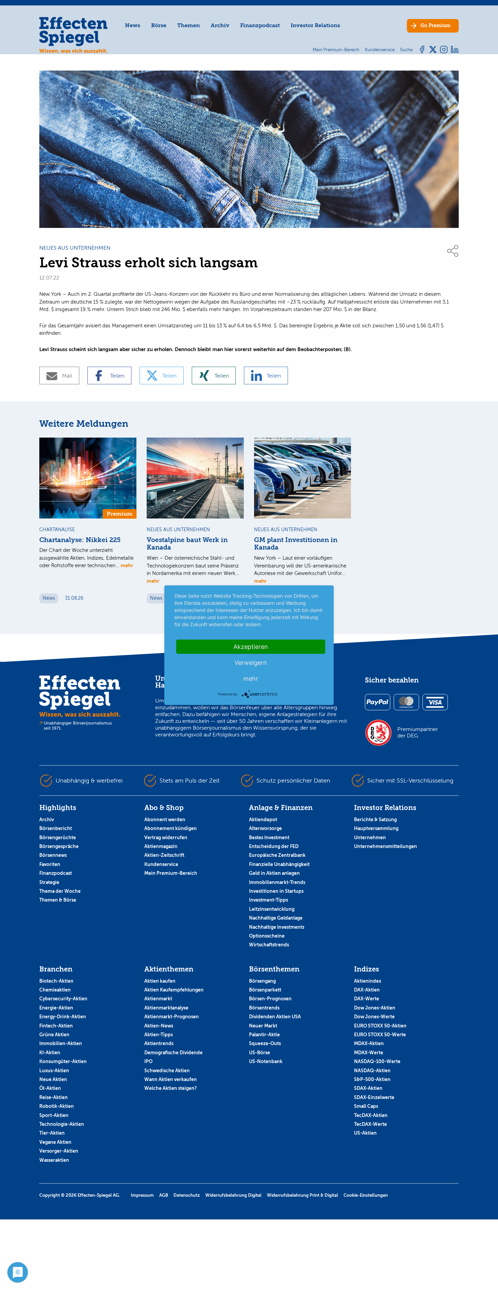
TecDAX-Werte (370, 1124)
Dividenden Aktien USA (275, 1016)
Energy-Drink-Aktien (62, 1016)
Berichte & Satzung (375, 819)
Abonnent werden (164, 819)
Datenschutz (186, 1195)
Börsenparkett (265, 990)
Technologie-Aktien (61, 1124)
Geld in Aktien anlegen (274, 873)
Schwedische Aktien (167, 1070)
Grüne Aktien (54, 1034)
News (132, 25)
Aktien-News (158, 1025)
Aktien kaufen (159, 981)
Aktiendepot (263, 819)
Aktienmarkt (158, 998)
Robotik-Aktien (56, 1106)
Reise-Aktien (53, 1097)
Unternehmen (370, 837)
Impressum (142, 1195)
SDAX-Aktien (368, 1088)
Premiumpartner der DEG (417, 732)
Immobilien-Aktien (60, 1043)
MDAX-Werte (368, 1052)
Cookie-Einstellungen (366, 1195)
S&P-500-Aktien (372, 1079)
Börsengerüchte (57, 837)
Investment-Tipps (268, 900)
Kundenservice (161, 864)
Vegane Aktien (55, 1142)
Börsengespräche (59, 846)
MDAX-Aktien (369, 1043)
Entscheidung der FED (273, 846)
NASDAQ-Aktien (372, 1070)
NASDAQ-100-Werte (377, 1061)
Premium (435, 25)
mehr (127, 565)
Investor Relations (315, 25)
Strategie (49, 882)
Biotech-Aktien (56, 981)
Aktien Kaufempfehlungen (174, 990)
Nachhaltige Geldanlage (276, 918)
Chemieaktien (55, 990)
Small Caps (366, 1106)
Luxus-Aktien (54, 1070)
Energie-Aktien (56, 1007)
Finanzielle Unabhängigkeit (279, 864)
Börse (158, 25)
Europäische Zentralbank (277, 855)
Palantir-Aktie (264, 1034)
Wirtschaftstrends (269, 944)
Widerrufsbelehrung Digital (233, 1195)
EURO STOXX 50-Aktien (380, 1025)
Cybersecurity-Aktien (63, 998)
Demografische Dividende (173, 1052)
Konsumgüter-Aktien (63, 1061)
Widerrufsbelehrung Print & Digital (302, 1195)
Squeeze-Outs (265, 1043)
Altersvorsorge (265, 828)
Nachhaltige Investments (276, 927)
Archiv (220, 25)
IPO (148, 1061)
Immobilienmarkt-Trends (277, 882)
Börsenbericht (55, 828)
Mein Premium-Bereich (170, 873)
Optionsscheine (267, 936)
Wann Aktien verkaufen (170, 1079)
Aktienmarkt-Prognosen (171, 1016)
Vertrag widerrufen (165, 837)
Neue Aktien (53, 1079)
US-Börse (259, 1052)
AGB (163, 1195)
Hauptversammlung (376, 828)
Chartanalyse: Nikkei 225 (80, 540)
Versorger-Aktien (58, 1151)
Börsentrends (264, 1007)
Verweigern (250, 662)
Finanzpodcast (260, 25)
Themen (188, 25)
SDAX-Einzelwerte (374, 1097)
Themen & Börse (57, 900)
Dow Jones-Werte (374, 1016)
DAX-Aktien (367, 990)
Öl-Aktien (50, 1088)
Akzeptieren (250, 646)
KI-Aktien (49, 1052)
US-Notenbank (266, 1061)
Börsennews (53, 855)
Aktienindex (367, 981)
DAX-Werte (366, 998)
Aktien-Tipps (158, 1034)
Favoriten (49, 864)
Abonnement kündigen (170, 828)
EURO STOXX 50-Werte (380, 1034)
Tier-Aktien (52, 1133)
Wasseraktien (54, 1160)
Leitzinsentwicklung (271, 909)
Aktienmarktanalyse (166, 1007)
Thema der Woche (60, 891)
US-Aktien (365, 1133)
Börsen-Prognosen (270, 998)
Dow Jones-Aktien (374, 1007)
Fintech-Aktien (56, 1025)
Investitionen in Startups (276, 891)
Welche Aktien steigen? (170, 1088)
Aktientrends (158, 1043)
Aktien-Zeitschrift (164, 855)
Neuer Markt (263, 1025)
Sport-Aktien (53, 1115)
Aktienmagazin (161, 846)
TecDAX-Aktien (371, 1115)
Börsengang (262, 981)
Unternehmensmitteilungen (385, 846)
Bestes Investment (269, 837)
